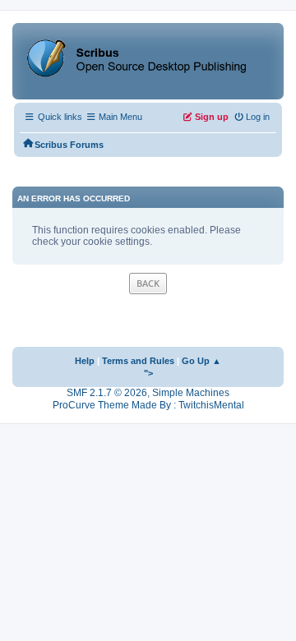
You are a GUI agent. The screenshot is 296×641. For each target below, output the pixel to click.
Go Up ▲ (201, 361)
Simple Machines (190, 393)
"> (148, 373)
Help (85, 361)
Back (148, 283)
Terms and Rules (138, 361)
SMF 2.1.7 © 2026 (107, 393)
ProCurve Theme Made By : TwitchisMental (148, 405)
